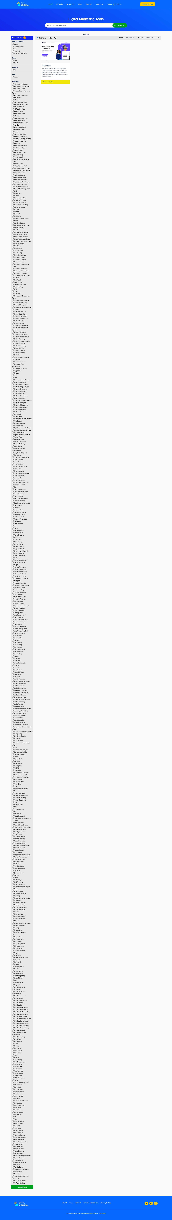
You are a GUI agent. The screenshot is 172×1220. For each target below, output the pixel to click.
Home (50, 4)
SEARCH (120, 25)
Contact (78, 1203)
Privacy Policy (106, 1203)
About (64, 1203)
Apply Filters (22, 1187)
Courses (89, 4)
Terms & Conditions (90, 1203)
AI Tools (59, 4)
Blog (71, 1203)
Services (99, 4)
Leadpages (46, 66)
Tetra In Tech (102, 1213)
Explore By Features (114, 4)
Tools (80, 4)
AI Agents (70, 4)
